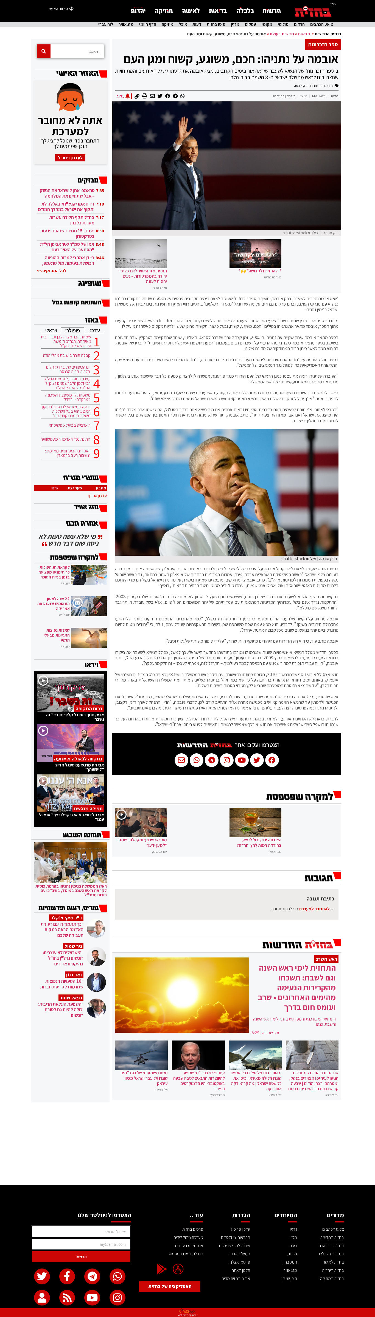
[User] (42, 1298)
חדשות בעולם (282, 34)
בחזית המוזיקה (332, 1278)
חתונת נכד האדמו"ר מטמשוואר (65, 439)
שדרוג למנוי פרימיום (234, 1245)
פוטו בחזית (216, 24)
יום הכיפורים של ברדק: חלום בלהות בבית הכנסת (68, 369)
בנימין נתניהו (318, 86)
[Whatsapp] (117, 1276)
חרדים (299, 24)
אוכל (183, 24)
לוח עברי (105, 24)
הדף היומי (147, 24)
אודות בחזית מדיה (236, 1278)
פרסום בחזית (192, 1229)
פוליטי (283, 24)
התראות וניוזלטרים (235, 1237)
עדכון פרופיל (240, 1229)
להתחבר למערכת (314, 909)
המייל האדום (240, 1254)
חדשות (304, 34)
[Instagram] (117, 1298)
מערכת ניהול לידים (188, 1237)
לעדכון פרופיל (70, 158)
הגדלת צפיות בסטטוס (186, 1254)
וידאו (293, 1229)
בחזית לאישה (333, 1262)
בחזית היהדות (333, 1270)
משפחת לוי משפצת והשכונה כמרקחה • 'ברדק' (68, 397)
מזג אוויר (126, 24)
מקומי (267, 24)
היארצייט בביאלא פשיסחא (70, 425)
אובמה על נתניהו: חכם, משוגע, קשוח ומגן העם (231, 59)
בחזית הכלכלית (331, 1254)
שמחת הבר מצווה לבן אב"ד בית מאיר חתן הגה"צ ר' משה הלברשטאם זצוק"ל (66, 341)
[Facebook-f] (67, 1276)
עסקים (250, 24)
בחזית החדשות (328, 34)
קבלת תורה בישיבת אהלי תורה (67, 355)
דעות (196, 24)
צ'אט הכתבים (321, 24)
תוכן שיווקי (289, 1278)
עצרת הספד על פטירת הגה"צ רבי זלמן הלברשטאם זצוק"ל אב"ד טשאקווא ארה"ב (67, 383)
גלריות (292, 1254)
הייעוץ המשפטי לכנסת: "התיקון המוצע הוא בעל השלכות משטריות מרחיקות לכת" (66, 411)
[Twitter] (42, 1276)
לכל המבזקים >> (51, 270)
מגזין (235, 24)
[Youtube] (92, 1298)
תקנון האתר (241, 1270)
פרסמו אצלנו (240, 1262)
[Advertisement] (187, 1143)
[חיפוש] (44, 51)
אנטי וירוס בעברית (189, 1245)
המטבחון (290, 1262)
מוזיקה (167, 24)
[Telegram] (92, 1276)
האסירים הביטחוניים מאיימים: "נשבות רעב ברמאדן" (68, 453)
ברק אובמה (301, 86)
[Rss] (67, 1298)
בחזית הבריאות (332, 1245)
